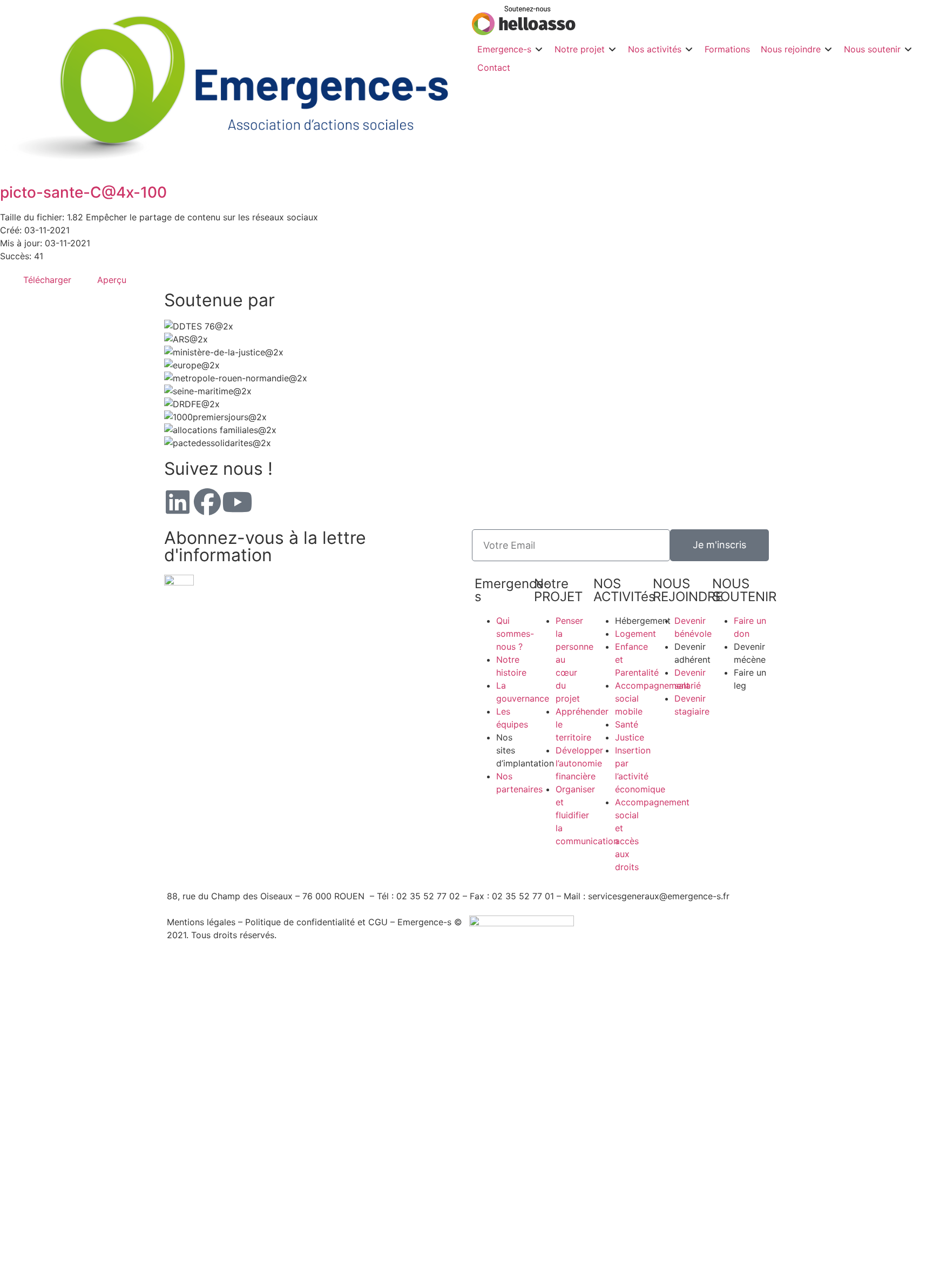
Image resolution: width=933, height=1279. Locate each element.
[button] (510, 49)
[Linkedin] (177, 501)
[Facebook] (207, 501)
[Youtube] (237, 501)
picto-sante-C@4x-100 (83, 192)
